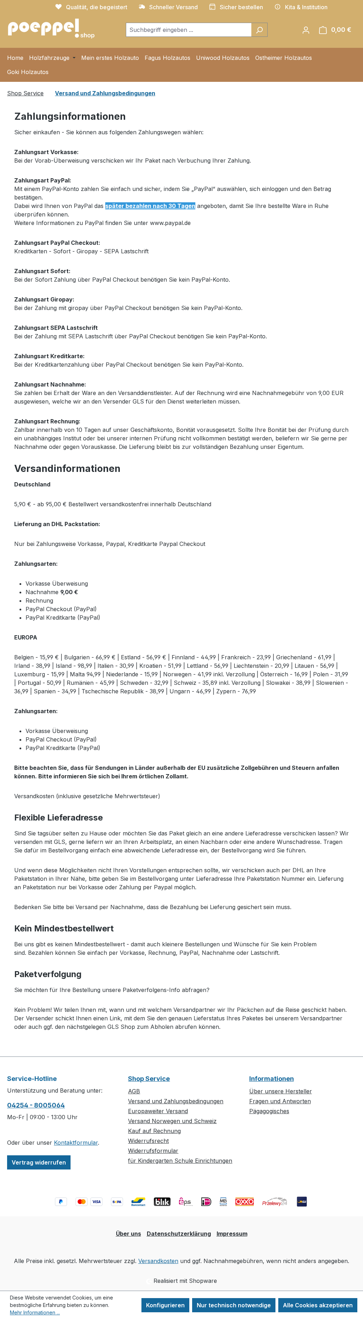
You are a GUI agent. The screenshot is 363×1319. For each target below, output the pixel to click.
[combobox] (188, 30)
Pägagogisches (269, 1111)
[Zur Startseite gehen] (51, 28)
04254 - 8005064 (36, 1105)
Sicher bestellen (241, 7)
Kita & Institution (306, 7)
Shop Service (149, 1078)
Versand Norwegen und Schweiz (172, 1120)
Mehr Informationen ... (35, 1312)
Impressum (232, 1233)
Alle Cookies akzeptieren (318, 1305)
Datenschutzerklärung (179, 1233)
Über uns (128, 1233)
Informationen (271, 1078)
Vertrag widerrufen (39, 1162)
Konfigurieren (165, 1305)
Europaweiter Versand (158, 1111)
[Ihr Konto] (305, 30)
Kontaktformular (76, 1142)
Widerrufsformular (153, 1150)
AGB (134, 1091)
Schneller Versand (173, 7)
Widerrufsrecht (148, 1140)
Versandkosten (158, 1260)
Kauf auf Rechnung (154, 1130)
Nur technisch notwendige (234, 1305)
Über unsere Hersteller (280, 1091)
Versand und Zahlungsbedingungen (175, 1101)
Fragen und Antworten (280, 1101)
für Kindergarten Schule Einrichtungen (180, 1160)
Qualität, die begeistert (96, 7)
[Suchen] (259, 30)
